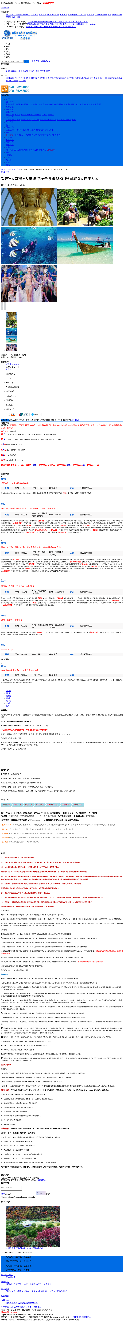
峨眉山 (15, 71)
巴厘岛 (17, 115)
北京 (25, 130)
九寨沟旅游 (45, 61)
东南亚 (9, 17)
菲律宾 (24, 115)
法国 (16, 135)
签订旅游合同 (29, 1284)
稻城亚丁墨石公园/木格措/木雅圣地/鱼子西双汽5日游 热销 (51, 27)
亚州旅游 (51, 150)
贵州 (8, 78)
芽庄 (12, 115)
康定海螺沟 (50, 104)
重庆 (33, 130)
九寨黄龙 (18, 15)
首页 (8, 99)
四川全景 (27, 78)
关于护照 (22, 1303)
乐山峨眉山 (17, 104)
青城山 (96, 78)
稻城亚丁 (26, 15)
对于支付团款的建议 (58, 1291)
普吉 (8, 115)
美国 (37, 71)
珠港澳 (119, 78)
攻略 (120, 15)
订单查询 (5, 8)
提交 (3, 1194)
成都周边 (22, 81)
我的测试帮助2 (12, 1277)
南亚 (42, 120)
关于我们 (5, 1307)
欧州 (14, 17)
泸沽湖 (42, 104)
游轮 (74, 120)
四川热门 (18, 78)
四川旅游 (10, 15)
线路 (105, 15)
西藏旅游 (90, 15)
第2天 (8, 693)
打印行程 (5, 172)
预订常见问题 (7, 1275)
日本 (35, 135)
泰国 (20, 71)
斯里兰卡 (35, 120)
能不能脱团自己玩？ (14, 1284)
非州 (59, 120)
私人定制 (82, 15)
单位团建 (51, 15)
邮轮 (18, 17)
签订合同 (5, 1289)
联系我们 (21, 1307)
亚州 (8, 135)
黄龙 (38, 61)
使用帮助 (29, 1307)
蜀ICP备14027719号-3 (82, 1317)
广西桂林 (18, 130)
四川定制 (41, 78)
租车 (57, 15)
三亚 (8, 130)
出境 (8, 81)
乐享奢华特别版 (12, 364)
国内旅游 (63, 15)
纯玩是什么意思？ (43, 1284)
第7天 (8, 706)
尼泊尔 (28, 120)
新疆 (46, 130)
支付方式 (13, 1307)
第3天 (8, 696)
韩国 (23, 120)
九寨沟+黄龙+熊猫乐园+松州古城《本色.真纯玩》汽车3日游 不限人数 (58, 22)
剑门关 (78, 104)
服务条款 (38, 1307)
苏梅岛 (30, 115)
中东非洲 (14, 81)
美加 (54, 120)
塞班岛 (51, 115)
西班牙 (22, 135)
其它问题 (5, 1296)
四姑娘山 (34, 104)
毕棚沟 (93, 104)
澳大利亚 (48, 120)
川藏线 (115, 15)
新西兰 (58, 135)
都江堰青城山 (61, 104)
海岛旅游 (34, 15)
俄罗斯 (43, 71)
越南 (77, 78)
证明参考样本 (32, 1303)
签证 (70, 15)
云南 (12, 130)
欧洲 (33, 71)
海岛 (48, 71)
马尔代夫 (37, 115)
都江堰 (34, 78)
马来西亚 (29, 135)
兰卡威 (44, 115)
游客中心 (5, 1300)
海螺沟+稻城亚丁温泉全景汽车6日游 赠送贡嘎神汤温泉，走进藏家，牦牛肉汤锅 (61, 24)
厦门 (29, 130)
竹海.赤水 (86, 104)
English (75, 15)
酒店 (109, 15)
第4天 (8, 698)
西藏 (38, 130)
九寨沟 (32, 61)
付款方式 (5, 1282)
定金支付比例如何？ (40, 1291)
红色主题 (54, 78)
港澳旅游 (99, 15)
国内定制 (70, 78)
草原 (99, 104)
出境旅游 (42, 15)
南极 (69, 120)
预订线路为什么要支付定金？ (18, 1291)
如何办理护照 (11, 1303)
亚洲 (48, 78)
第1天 (8, 691)
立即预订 (10, 369)
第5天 (8, 701)
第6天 (8, 703)
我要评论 (42, 1180)
